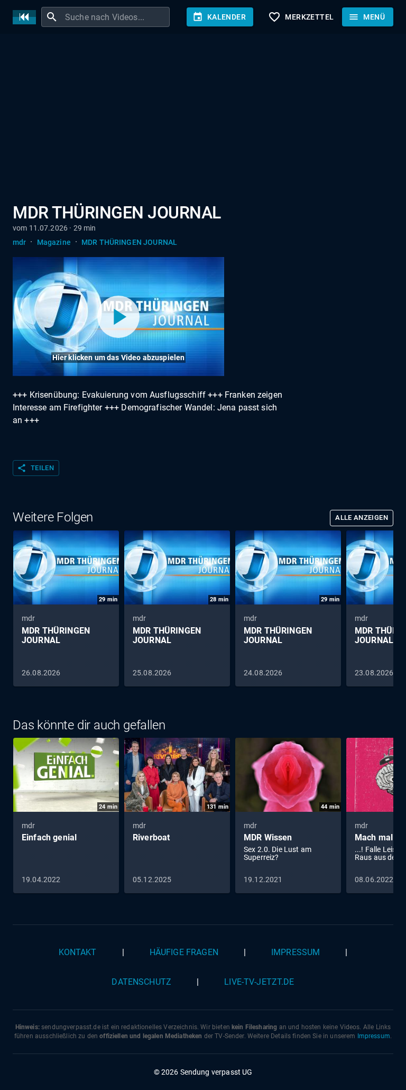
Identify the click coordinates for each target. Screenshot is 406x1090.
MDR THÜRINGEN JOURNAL (129, 242)
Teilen (35, 468)
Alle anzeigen (361, 517)
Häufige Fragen (184, 952)
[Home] (27, 17)
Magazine (54, 242)
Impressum (295, 952)
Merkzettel (301, 17)
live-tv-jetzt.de (259, 982)
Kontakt (78, 952)
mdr (19, 242)
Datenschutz (141, 982)
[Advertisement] (203, 121)
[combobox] (116, 17)
